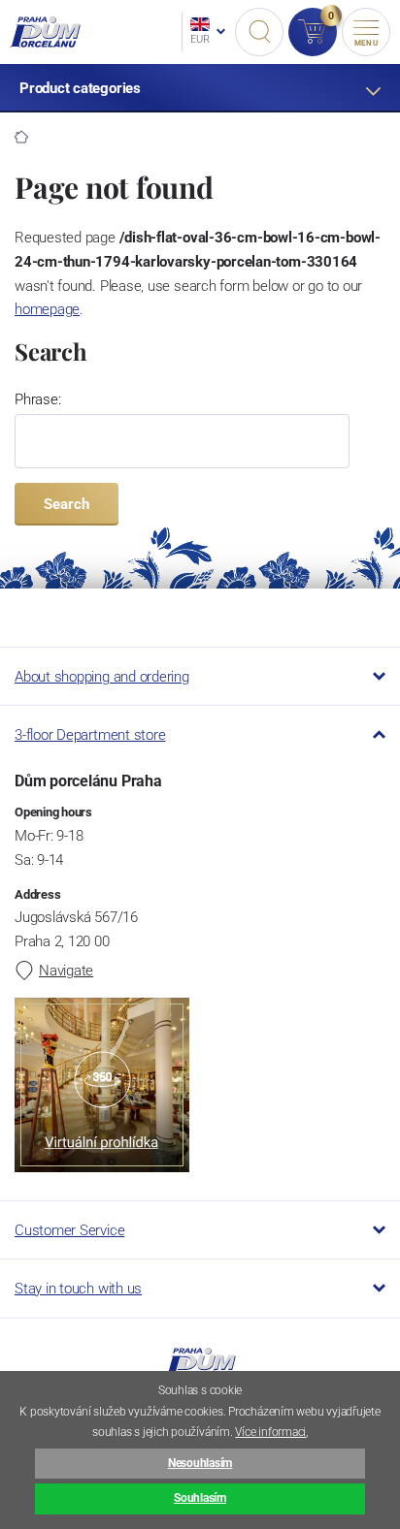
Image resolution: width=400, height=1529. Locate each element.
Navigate (66, 970)
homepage (47, 309)
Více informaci (270, 1432)
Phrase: (37, 399)
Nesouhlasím (200, 1463)
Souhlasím (200, 1498)
